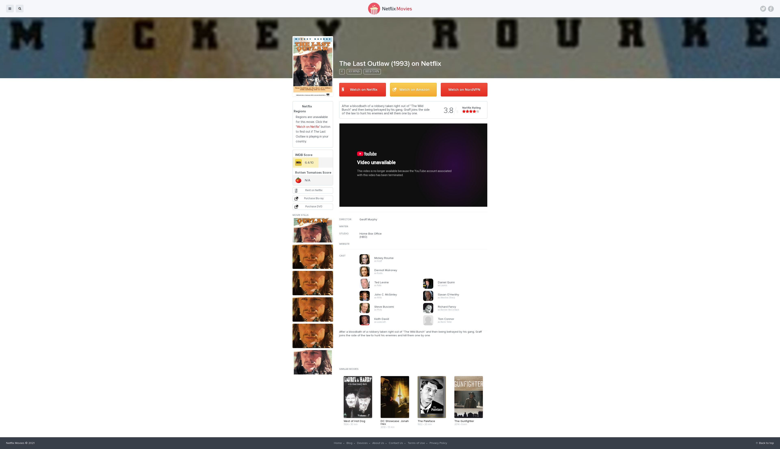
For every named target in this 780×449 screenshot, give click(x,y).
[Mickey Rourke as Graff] (392, 263)
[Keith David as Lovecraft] (392, 324)
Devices (362, 443)
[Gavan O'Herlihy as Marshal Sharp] (456, 300)
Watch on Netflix (363, 90)
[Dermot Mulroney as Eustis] (392, 276)
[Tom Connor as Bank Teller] (456, 324)
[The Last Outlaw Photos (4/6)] (312, 309)
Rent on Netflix (313, 190)
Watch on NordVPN (464, 90)
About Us (378, 443)
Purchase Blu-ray (314, 198)
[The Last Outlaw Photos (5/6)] (312, 336)
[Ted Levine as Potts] (392, 288)
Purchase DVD (313, 206)
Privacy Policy (438, 443)
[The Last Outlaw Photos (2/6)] (312, 257)
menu (10, 8)
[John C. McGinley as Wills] (392, 300)
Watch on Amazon (414, 90)
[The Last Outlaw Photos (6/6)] (312, 362)
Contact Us (396, 443)
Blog (349, 443)
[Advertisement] (457, 244)
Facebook (771, 9)
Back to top (766, 443)
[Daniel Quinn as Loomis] (456, 288)
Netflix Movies (15, 443)
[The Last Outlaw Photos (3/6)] (312, 283)
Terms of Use (416, 443)
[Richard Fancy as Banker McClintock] (456, 312)
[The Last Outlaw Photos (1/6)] (312, 230)
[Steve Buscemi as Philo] (392, 312)
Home (338, 443)
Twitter (763, 9)
